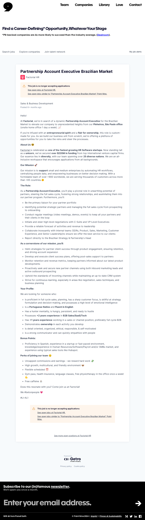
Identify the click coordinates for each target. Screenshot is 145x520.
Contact (135, 5)
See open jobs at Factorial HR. (42, 90)
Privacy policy (66, 466)
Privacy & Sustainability (111, 516)
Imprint (94, 516)
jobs (8, 51)
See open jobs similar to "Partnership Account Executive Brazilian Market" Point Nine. (67, 94)
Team (64, 5)
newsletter (60, 487)
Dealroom (103, 35)
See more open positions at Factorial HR (72, 435)
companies (29, 51)
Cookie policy (79, 466)
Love (119, 5)
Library (104, 5)
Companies (84, 5)
